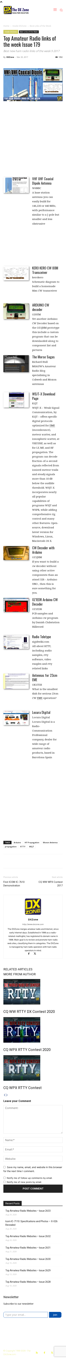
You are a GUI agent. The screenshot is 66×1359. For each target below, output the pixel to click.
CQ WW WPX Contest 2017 (51, 883)
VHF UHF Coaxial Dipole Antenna (42, 181)
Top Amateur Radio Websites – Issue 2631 (28, 1247)
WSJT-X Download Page (43, 396)
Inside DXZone (20, 25)
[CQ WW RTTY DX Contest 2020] (33, 992)
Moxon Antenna (50, 842)
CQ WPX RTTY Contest (22, 1088)
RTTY (22, 846)
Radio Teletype (41, 636)
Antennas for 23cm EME (44, 677)
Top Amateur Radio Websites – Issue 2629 (28, 1270)
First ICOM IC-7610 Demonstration (14, 883)
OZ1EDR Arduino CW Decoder (45, 602)
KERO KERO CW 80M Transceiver (45, 270)
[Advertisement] (33, 139)
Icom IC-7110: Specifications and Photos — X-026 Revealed (31, 1223)
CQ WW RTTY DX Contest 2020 (29, 1011)
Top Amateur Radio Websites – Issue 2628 (28, 1281)
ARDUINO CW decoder (40, 307)
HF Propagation (32, 842)
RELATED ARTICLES (17, 969)
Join (55, 1314)
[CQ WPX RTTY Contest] (33, 1068)
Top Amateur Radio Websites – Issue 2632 (28, 1236)
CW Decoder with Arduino (43, 550)
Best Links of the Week (40, 25)
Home (6, 25)
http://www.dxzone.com (33, 924)
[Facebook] (30, 954)
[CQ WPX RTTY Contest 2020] (33, 1030)
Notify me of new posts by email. (24, 1182)
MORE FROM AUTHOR (19, 974)
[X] (36, 954)
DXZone (10, 57)
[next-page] (7, 1095)
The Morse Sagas (43, 356)
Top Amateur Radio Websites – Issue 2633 (28, 1210)
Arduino (17, 842)
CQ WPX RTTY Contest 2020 (27, 1050)
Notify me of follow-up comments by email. (29, 1178)
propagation (11, 846)
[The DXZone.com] (21, 10)
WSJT (31, 846)
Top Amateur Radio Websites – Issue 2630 (28, 1259)
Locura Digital (41, 712)
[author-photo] (33, 914)
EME (52, 425)
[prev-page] (4, 1095)
